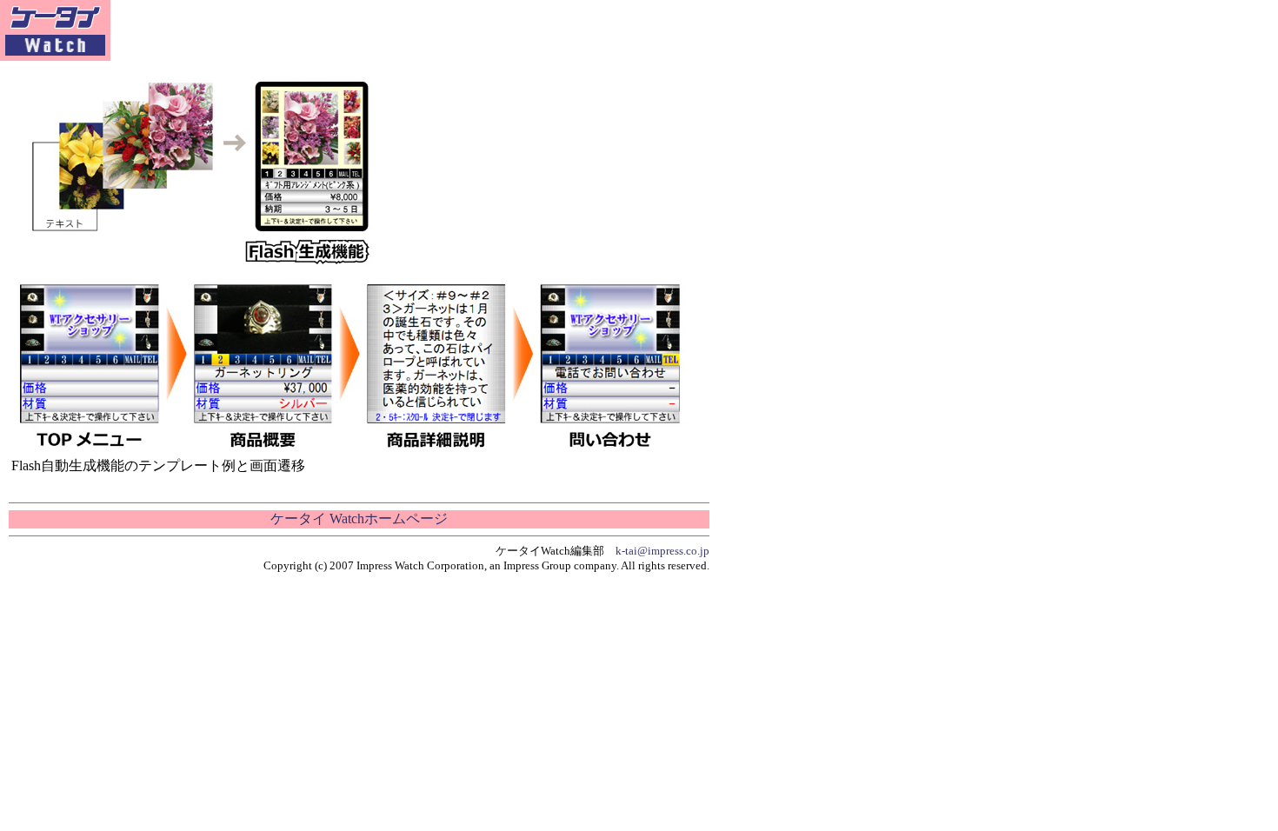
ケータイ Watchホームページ (359, 518)
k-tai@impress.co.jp (662, 550)
